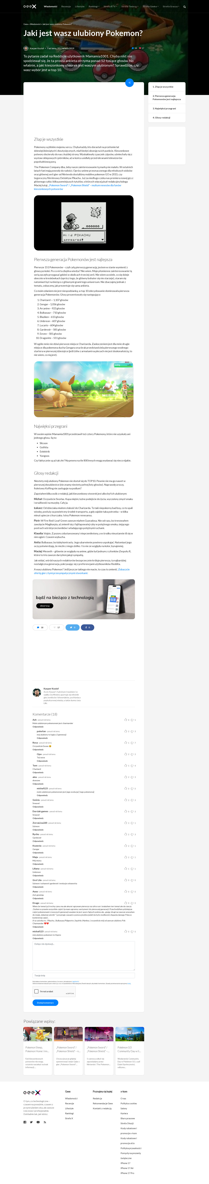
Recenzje (69, 1103)
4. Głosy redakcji (161, 117)
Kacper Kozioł (37, 48)
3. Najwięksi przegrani (164, 108)
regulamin (75, 981)
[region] (84, 110)
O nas (123, 1098)
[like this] (140, 48)
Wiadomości (35, 24)
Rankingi (69, 1113)
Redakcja (97, 1098)
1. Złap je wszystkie (163, 86)
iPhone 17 (125, 1163)
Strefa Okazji (127, 1123)
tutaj (129, 983)
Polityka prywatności (131, 1148)
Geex (25, 24)
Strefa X (69, 1118)
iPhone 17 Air (127, 1168)
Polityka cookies (129, 1103)
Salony (124, 1108)
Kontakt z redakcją (102, 1108)
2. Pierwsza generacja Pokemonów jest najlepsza (167, 98)
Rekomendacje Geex (103, 1103)
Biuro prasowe (128, 1118)
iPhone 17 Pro (127, 1173)
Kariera (124, 1113)
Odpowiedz (38, 726)
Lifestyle (69, 1108)
